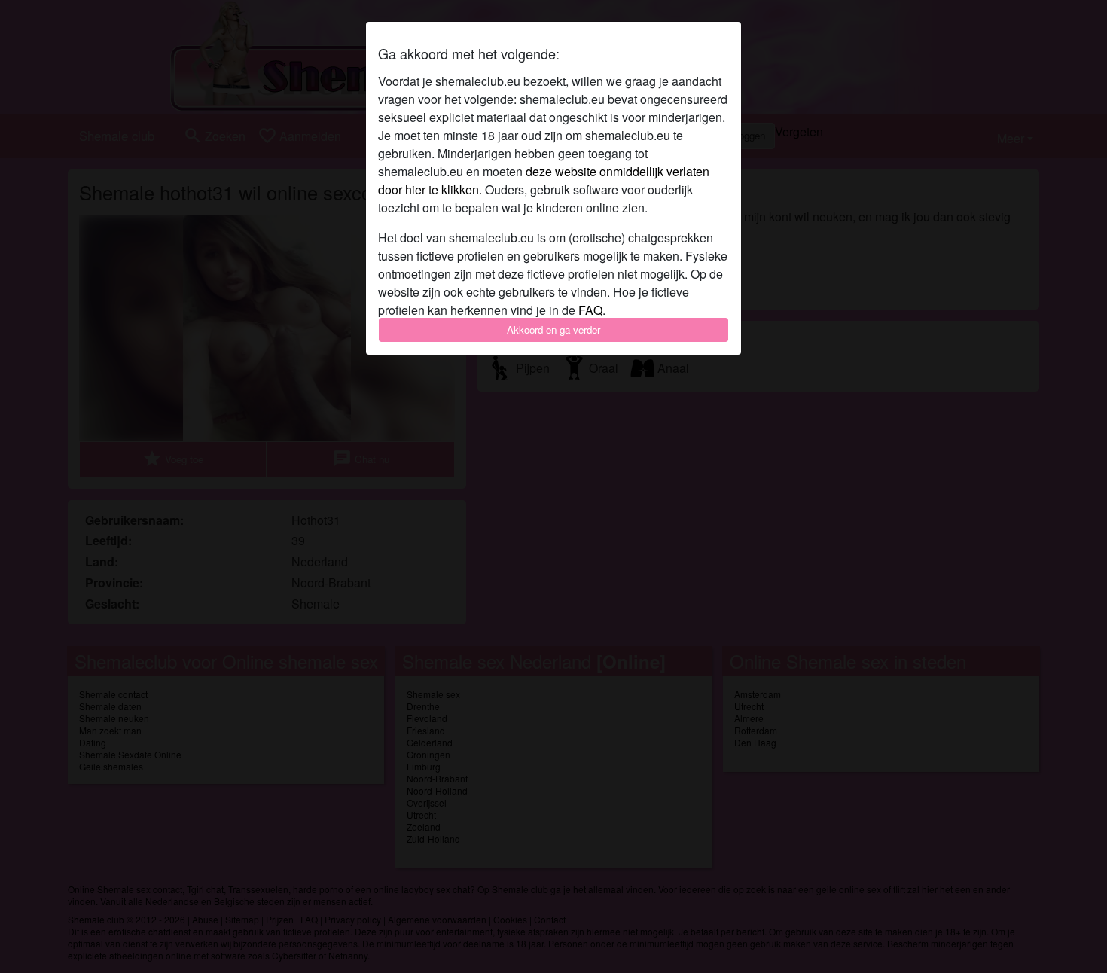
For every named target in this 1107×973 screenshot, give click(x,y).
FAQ (590, 310)
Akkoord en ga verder (553, 329)
